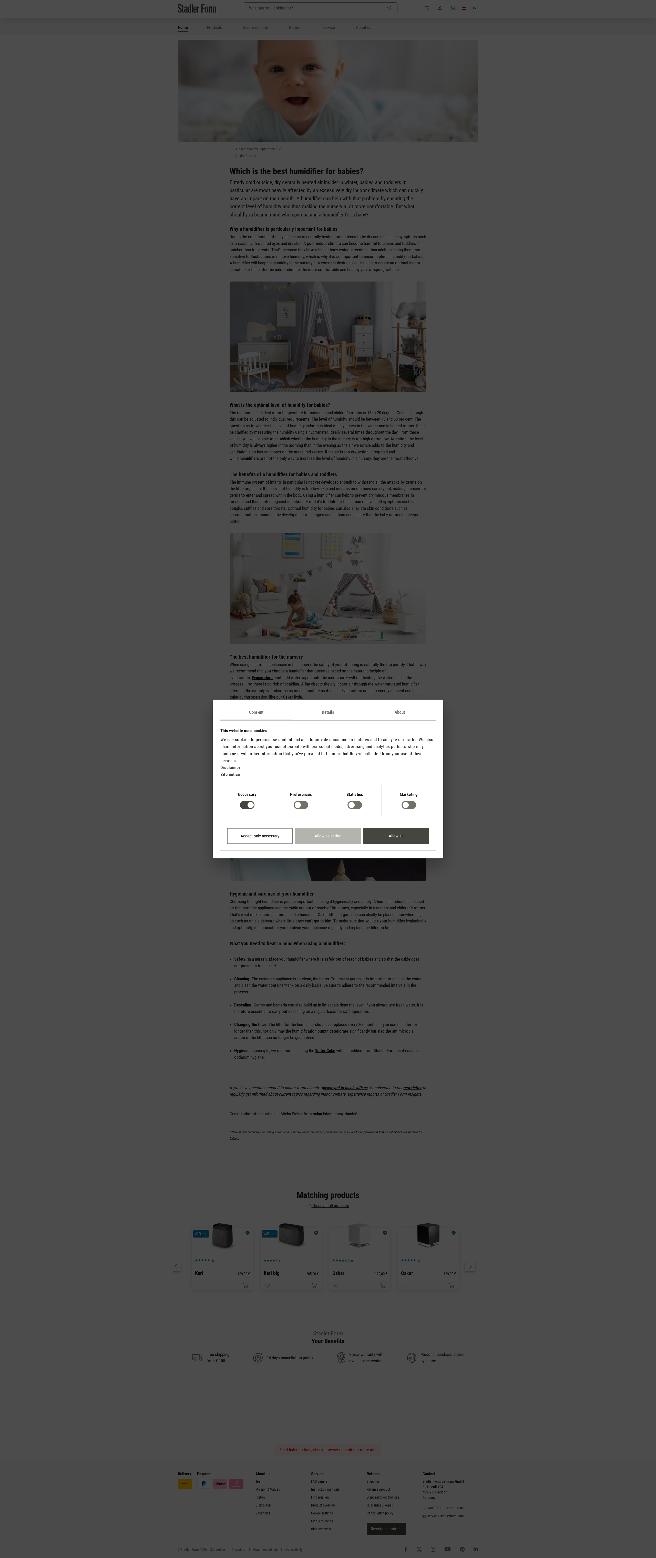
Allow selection (328, 835)
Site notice (230, 774)
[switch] (301, 805)
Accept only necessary (260, 835)
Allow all (396, 835)
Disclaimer (230, 767)
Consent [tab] (256, 712)
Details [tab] (328, 712)
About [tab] (400, 712)
